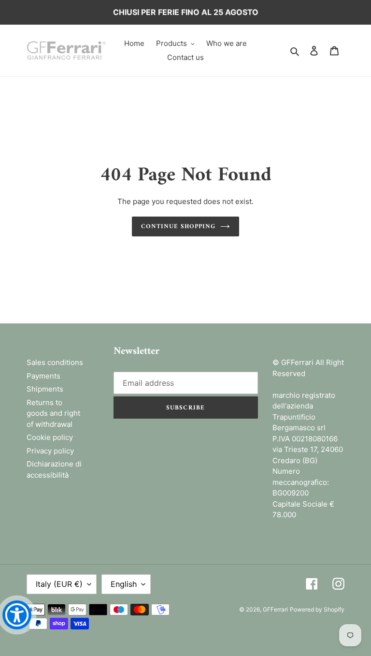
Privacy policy (50, 450)
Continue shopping (178, 226)
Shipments (45, 389)
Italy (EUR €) (59, 584)
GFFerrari (275, 609)
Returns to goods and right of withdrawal (53, 413)
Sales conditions (55, 362)
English (124, 584)
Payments (43, 375)
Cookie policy (50, 437)
